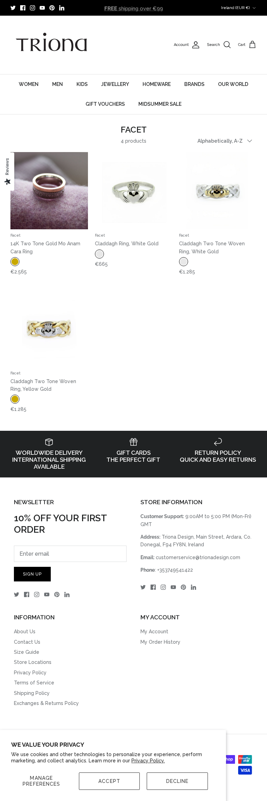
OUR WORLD (233, 84)
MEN (57, 84)
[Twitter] (13, 7)
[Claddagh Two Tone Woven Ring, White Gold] (218, 191)
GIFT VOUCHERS (105, 104)
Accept (109, 781)
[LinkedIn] (61, 7)
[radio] (14, 261)
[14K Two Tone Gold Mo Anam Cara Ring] (49, 191)
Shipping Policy (32, 693)
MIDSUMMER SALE (159, 104)
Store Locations (32, 662)
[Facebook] (22, 7)
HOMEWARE (157, 84)
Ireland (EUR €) (235, 8)
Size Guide (26, 652)
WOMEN (29, 84)
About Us (24, 631)
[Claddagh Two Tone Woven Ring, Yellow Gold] (49, 328)
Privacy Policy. (148, 760)
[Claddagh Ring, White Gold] (133, 191)
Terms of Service (34, 682)
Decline (177, 781)
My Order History (160, 642)
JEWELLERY (115, 84)
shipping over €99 (133, 8)
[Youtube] (42, 7)
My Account (154, 631)
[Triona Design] (52, 45)
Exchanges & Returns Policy (46, 703)
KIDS (82, 84)
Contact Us (27, 642)
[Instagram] (32, 7)
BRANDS (194, 84)
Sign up (32, 574)
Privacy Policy (30, 672)
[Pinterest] (52, 7)
